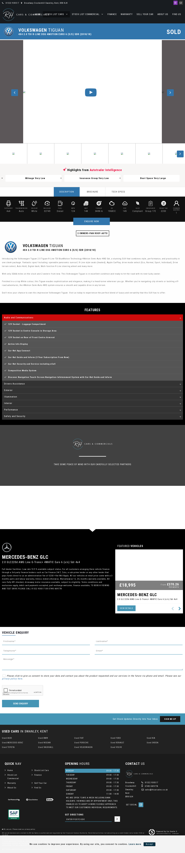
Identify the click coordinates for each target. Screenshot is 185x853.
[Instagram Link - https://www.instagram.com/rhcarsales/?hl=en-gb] (175, 3)
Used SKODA (153, 743)
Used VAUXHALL (45, 747)
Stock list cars (54, 14)
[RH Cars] (25, 14)
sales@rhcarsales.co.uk (156, 790)
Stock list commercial (86, 14)
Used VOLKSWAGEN (83, 747)
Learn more (135, 844)
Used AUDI (7, 738)
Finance (112, 14)
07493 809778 (151, 786)
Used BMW (43, 738)
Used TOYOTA (8, 747)
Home (10, 770)
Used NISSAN (44, 743)
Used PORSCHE (81, 743)
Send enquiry (20, 703)
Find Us (176, 14)
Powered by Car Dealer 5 (166, 831)
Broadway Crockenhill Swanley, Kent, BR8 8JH (46, 3)
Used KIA (151, 738)
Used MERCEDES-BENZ (12, 743)
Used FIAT (79, 738)
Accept (149, 844)
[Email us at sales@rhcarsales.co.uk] (181, 3)
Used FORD (116, 738)
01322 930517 (12, 3)
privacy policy (30, 829)
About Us (163, 14)
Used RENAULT (117, 743)
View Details (126, 608)
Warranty (127, 14)
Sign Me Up (170, 719)
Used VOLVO (116, 747)
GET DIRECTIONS (74, 814)
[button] (180, 609)
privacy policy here (12, 678)
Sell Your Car (145, 14)
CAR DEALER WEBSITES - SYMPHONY (168, 833)
